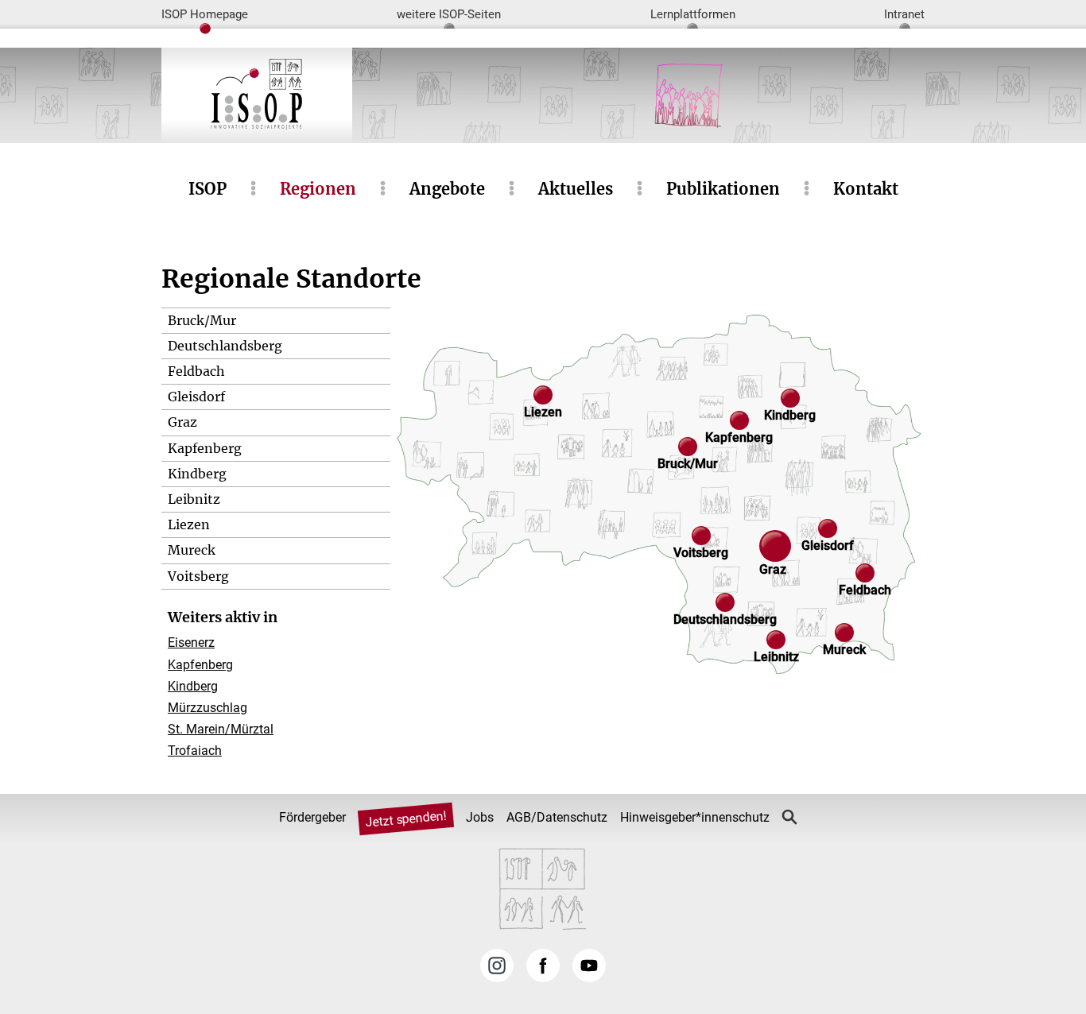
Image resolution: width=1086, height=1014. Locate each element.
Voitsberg (198, 576)
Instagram (497, 965)
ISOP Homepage (204, 14)
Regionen (318, 189)
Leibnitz (194, 499)
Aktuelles (575, 189)
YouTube (589, 965)
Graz (182, 422)
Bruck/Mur (202, 320)
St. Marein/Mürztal (220, 729)
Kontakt (865, 189)
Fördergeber (312, 817)
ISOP (207, 189)
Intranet (904, 14)
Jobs (480, 817)
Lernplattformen (692, 14)
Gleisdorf (196, 396)
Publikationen (723, 189)
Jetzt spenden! (405, 818)
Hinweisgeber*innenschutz (695, 817)
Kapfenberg (205, 448)
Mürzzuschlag (207, 707)
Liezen (189, 524)
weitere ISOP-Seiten (449, 14)
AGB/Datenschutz (556, 817)
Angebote (447, 189)
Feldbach (196, 371)
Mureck (191, 550)
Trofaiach (195, 750)
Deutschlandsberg (225, 346)
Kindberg (197, 474)
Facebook (543, 965)
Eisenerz (191, 642)
